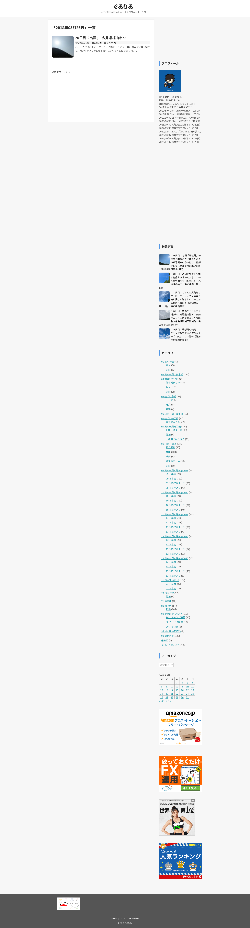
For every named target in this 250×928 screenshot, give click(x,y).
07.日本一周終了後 (171, 426)
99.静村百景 (167, 636)
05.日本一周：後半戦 (172, 413)
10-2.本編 (171, 500)
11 (192, 686)
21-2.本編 (171, 588)
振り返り (170, 447)
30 (182, 697)
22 (177, 693)
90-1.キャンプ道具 (175, 617)
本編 (168, 452)
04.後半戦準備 (168, 396)
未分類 (164, 640)
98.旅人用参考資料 (171, 631)
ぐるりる (123, 6)
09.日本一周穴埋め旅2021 (174, 470)
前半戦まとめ (173, 382)
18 (192, 690)
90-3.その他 (172, 626)
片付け (169, 387)
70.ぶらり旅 (167, 593)
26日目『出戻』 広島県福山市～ (100, 37)
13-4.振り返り (173, 575)
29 (177, 697)
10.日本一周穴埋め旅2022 (174, 492)
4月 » (168, 701)
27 (167, 697)
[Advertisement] (76, 93)
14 (172, 690)
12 (161, 690)
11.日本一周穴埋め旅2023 (174, 514)
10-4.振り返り (173, 509)
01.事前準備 (167, 361)
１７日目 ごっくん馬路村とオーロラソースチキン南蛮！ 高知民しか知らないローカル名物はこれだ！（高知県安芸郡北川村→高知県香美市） (181, 299)
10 (187, 686)
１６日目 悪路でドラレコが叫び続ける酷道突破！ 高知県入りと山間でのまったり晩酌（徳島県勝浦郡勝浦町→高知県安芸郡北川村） (180, 317)
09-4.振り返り (173, 487)
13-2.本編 (171, 566)
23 (182, 693)
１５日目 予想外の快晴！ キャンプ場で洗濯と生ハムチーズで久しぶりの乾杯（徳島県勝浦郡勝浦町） (186, 335)
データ (169, 400)
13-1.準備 (171, 561)
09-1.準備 (171, 474)
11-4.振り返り (173, 531)
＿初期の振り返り (175, 439)
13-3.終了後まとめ (175, 571)
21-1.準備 (171, 583)
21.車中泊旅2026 (170, 580)
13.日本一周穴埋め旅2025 (174, 558)
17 (187, 690)
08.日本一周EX (168, 443)
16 (182, 690)
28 (172, 697)
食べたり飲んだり (170, 645)
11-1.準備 (171, 518)
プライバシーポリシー (129, 918)
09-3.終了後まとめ (175, 483)
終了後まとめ (173, 461)
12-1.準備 (171, 540)
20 (167, 693)
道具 (168, 365)
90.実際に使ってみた (172, 614)
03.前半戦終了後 (169, 379)
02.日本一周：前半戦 (105, 42)
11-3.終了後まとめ (175, 527)
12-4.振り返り (173, 553)
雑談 (168, 369)
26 (161, 697)
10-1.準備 (171, 496)
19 (161, 693)
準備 (168, 456)
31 (187, 697)
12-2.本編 (171, 544)
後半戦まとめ (173, 422)
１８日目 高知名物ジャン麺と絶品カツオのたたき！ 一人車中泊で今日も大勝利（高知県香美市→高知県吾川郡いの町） (180, 280)
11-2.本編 (171, 522)
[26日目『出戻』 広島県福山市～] (63, 47)
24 (187, 693)
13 (167, 690)
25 (192, 693)
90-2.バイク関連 (174, 622)
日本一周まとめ (174, 430)
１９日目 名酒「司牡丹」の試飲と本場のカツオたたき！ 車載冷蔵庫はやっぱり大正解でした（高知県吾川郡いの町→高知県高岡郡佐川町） (181, 262)
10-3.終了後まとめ (175, 505)
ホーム (114, 918)
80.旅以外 (166, 605)
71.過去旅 (166, 601)
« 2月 (161, 701)
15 (177, 690)
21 (172, 693)
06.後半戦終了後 (169, 418)
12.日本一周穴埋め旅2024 (174, 536)
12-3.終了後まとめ (175, 549)
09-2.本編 (171, 478)
